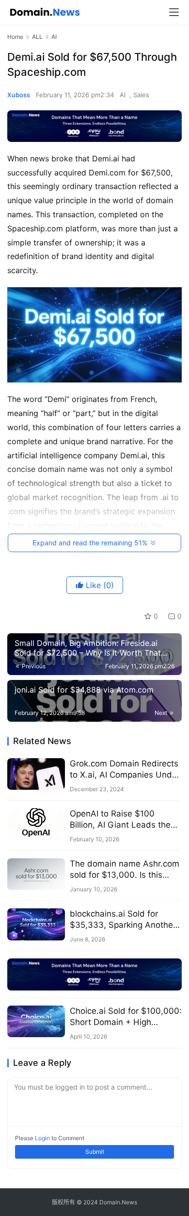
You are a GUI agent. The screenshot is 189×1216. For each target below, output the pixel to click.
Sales (141, 95)
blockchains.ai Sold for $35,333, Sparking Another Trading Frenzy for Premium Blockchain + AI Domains (124, 920)
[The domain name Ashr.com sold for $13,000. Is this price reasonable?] (36, 874)
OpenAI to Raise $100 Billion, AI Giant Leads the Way (120, 820)
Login (42, 1138)
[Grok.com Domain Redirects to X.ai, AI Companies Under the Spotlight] (36, 774)
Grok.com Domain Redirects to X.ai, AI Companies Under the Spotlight (125, 770)
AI (123, 95)
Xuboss (18, 95)
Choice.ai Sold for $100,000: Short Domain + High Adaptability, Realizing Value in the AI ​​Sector (126, 1017)
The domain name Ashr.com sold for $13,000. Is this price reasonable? (124, 870)
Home (15, 36)
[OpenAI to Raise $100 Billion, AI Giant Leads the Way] (36, 824)
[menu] (174, 12)
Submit (94, 1151)
